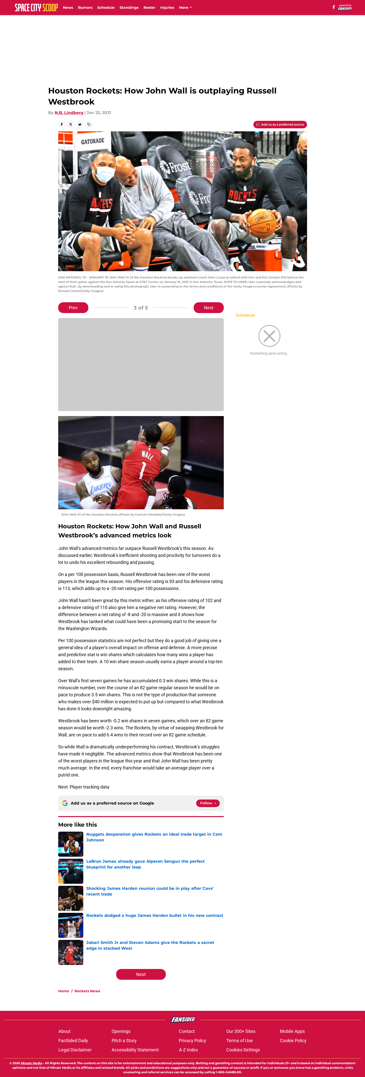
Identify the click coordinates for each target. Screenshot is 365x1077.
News (68, 7)
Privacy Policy (192, 1040)
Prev (73, 307)
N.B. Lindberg (69, 112)
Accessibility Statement (135, 1049)
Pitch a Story (124, 1040)
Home (63, 991)
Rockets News (87, 991)
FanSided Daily (73, 1040)
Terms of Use (239, 1040)
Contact (187, 1031)
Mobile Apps (292, 1031)
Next (208, 307)
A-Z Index (188, 1049)
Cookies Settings (243, 1049)
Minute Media (31, 1063)
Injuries (167, 7)
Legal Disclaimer (75, 1049)
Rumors (85, 7)
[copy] (88, 124)
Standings (129, 7)
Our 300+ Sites (240, 1031)
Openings (121, 1031)
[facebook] (334, 7)
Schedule (106, 7)
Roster (149, 7)
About (64, 1031)
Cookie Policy (293, 1040)
